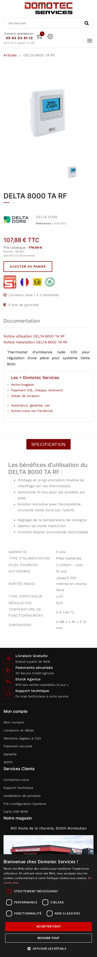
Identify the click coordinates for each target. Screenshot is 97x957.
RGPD (8, 762)
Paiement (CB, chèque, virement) (37, 390)
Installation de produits (22, 796)
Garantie (10, 754)
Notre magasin (22, 384)
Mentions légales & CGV (22, 738)
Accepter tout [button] (48, 926)
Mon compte (14, 722)
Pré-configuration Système (25, 804)
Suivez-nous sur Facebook (32, 411)
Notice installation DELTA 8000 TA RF (36, 342)
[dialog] (48, 905)
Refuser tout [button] (48, 938)
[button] (48, 949)
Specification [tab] (48, 444)
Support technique (18, 788)
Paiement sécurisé (18, 746)
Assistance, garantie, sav (30, 405)
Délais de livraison (25, 396)
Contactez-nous (16, 780)
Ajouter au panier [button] (28, 266)
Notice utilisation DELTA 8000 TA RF (34, 336)
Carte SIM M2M (16, 811)
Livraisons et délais (19, 730)
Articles (10, 55)
